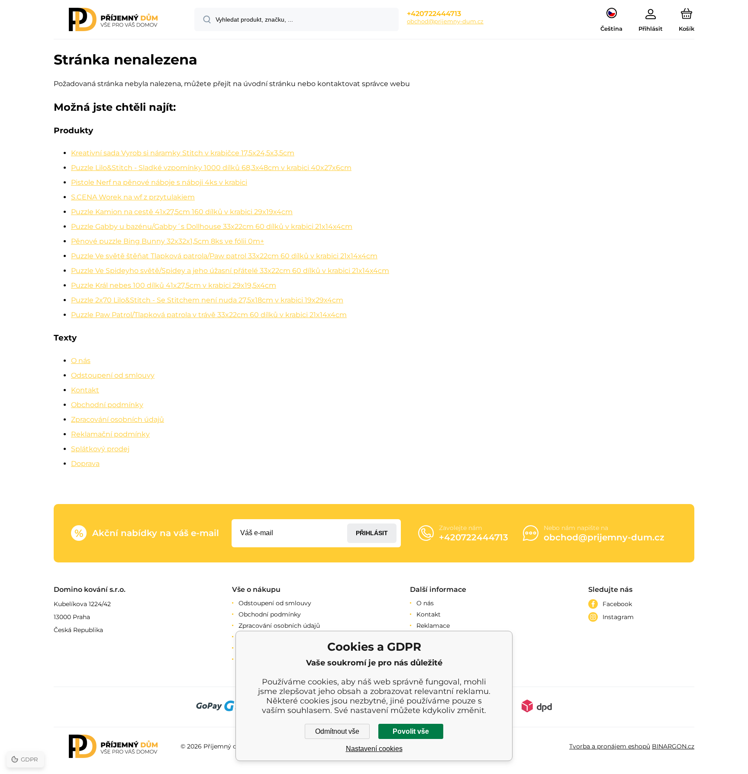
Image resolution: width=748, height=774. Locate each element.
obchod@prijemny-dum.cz (445, 21)
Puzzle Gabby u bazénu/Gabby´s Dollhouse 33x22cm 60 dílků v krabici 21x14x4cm (211, 226)
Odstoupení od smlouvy (113, 375)
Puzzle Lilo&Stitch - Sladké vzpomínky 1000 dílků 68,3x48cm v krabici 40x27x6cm (211, 168)
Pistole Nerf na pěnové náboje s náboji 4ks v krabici (159, 182)
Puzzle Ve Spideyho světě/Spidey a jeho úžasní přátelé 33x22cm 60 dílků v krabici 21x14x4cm (230, 271)
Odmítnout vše (337, 731)
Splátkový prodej (100, 449)
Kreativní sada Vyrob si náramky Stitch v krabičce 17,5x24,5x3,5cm (182, 153)
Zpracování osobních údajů (117, 419)
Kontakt (85, 390)
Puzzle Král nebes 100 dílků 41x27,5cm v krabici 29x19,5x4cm (173, 285)
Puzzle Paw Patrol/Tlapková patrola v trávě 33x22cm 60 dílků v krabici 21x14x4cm (209, 315)
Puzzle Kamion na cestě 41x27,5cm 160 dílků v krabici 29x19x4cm (182, 212)
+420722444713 (434, 14)
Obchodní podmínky (107, 405)
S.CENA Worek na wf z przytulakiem (133, 197)
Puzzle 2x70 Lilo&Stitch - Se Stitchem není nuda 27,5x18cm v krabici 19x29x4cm (207, 300)
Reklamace (433, 625)
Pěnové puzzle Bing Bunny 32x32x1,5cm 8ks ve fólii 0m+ (167, 241)
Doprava (85, 463)
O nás (80, 360)
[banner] (113, 21)
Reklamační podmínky (110, 434)
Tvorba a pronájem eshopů (609, 746)
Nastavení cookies (374, 748)
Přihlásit (372, 533)
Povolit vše (411, 731)
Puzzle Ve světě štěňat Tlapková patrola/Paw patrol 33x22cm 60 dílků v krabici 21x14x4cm (224, 256)
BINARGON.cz (673, 746)
